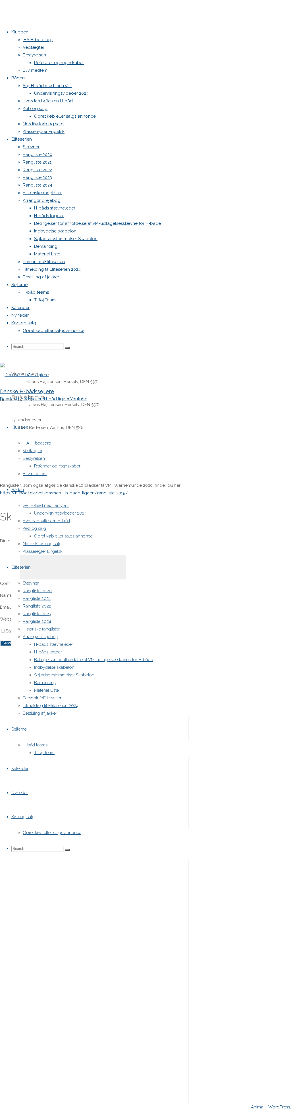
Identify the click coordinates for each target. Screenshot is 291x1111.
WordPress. (279, 1107)
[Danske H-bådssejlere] (24, 374)
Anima (256, 1107)
